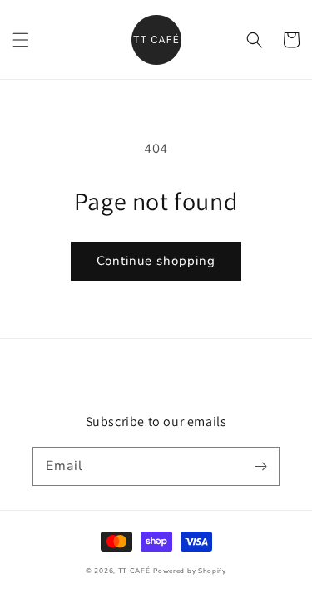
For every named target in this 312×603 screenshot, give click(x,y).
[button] (20, 40)
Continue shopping (156, 260)
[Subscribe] (260, 466)
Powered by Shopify (189, 571)
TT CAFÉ (134, 571)
